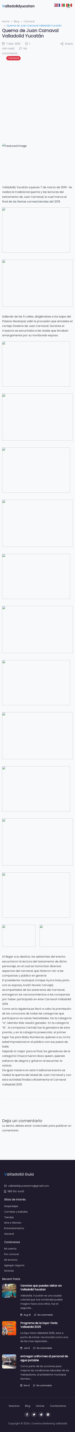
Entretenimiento (14, 1228)
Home (5, 21)
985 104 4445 (16, 1191)
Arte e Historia (12, 1222)
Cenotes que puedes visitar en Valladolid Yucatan (41, 1287)
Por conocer (11, 1254)
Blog (16, 21)
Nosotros (14, 1406)
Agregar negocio (14, 1265)
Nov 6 (27, 1385)
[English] (56, 5)
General (9, 1234)
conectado (40, 1126)
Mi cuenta (10, 1248)
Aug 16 (27, 1314)
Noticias (9, 1270)
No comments (45, 1314)
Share (69, 44)
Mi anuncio (10, 1260)
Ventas (40, 1406)
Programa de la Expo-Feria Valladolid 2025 (38, 1325)
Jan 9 (27, 1348)
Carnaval (29, 21)
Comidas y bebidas (16, 1211)
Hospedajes (11, 1206)
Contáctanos (58, 1406)
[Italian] (65, 5)
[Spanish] (70, 5)
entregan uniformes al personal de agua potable (44, 1358)
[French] (61, 5)
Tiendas (9, 1217)
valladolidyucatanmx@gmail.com (28, 1186)
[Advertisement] (37, 102)
